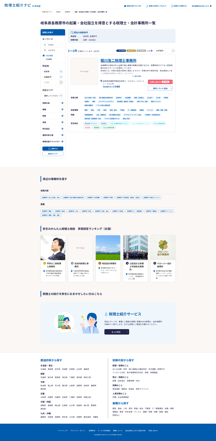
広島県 (65, 405)
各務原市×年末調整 (93, 197)
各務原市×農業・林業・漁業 (51, 215)
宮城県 (65, 369)
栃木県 (50, 377)
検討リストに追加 (160, 88)
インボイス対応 (118, 372)
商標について (118, 430)
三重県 (72, 397)
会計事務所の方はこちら (200, 6)
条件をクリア (53, 154)
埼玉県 (65, 377)
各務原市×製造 (60, 211)
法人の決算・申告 (119, 369)
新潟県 (43, 385)
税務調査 (154, 372)
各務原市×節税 (108, 197)
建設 (114, 408)
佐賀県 (50, 417)
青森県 (50, 369)
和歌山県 (87, 397)
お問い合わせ (153, 430)
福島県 (86, 369)
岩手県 (57, 369)
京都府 (50, 397)
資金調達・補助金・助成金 (123, 388)
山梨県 (72, 385)
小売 (125, 408)
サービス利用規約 (104, 430)
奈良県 (65, 397)
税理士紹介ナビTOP (134, 6)
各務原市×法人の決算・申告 (51, 197)
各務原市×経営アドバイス (151, 197)
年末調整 (152, 369)
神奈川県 (87, 377)
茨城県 (43, 377)
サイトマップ (63, 430)
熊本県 (65, 417)
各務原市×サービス (166, 211)
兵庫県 (57, 397)
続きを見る (138, 76)
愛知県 (43, 388)
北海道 (43, 369)
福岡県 (43, 417)
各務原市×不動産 (117, 211)
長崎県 (57, 417)
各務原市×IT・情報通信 (134, 211)
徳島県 (79, 405)
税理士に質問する (180, 6)
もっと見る (116, 331)
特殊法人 (116, 415)
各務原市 (67, 12)
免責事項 (92, 430)
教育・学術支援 (126, 411)
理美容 (115, 411)
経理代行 (161, 369)
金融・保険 (169, 408)
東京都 (79, 377)
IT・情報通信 (157, 408)
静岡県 (93, 385)
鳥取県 (43, 405)
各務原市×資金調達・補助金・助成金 (128, 197)
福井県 (65, 385)
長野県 (79, 385)
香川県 (86, 405)
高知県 (43, 408)
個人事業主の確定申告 (138, 369)
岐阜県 (58, 12)
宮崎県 (79, 417)
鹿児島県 (87, 417)
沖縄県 (95, 417)
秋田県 (72, 369)
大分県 (72, 417)
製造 (120, 408)
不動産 (147, 408)
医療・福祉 (163, 411)
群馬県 (57, 377)
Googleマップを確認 (111, 86)
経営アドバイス (142, 388)
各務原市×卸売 (86, 211)
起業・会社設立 (118, 380)
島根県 (50, 405)
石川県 (57, 385)
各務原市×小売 (73, 211)
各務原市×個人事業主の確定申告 (73, 197)
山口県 (72, 405)
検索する (54, 148)
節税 (146, 372)
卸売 (130, 408)
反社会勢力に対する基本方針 (135, 430)
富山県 (50, 385)
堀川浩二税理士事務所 (118, 60)
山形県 (79, 369)
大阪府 (43, 397)
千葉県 (72, 377)
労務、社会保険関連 (120, 397)
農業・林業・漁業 (150, 411)
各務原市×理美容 (151, 211)
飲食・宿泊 (138, 408)
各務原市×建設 (46, 211)
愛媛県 (93, 405)
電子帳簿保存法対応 (135, 372)
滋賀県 (79, 397)
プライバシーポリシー (78, 430)
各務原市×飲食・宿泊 (102, 211)
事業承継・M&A (133, 380)
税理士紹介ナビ (47, 12)
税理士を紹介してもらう (157, 6)
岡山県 (57, 405)
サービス (137, 411)
